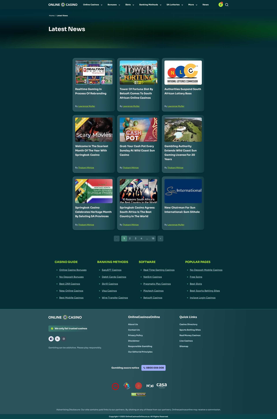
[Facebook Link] (51, 338)
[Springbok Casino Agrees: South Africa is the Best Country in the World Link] (138, 191)
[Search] (227, 5)
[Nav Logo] (62, 4)
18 (153, 238)
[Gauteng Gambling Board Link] (138, 386)
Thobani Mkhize (86, 167)
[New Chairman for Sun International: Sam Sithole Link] (183, 191)
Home (51, 15)
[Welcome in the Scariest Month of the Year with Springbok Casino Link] (94, 130)
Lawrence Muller (86, 106)
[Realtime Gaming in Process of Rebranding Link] (94, 73)
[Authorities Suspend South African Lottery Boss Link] (183, 73)
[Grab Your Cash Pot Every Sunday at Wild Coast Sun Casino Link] (138, 130)
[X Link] (57, 338)
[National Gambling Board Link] (150, 386)
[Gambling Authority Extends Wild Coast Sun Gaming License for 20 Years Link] (183, 130)
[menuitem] (93, 4)
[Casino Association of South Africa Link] (161, 386)
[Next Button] (160, 238)
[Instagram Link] (63, 338)
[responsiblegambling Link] (127, 386)
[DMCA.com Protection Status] (138, 395)
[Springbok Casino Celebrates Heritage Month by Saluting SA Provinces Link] (94, 191)
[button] (220, 4)
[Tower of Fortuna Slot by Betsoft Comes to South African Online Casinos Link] (138, 73)
